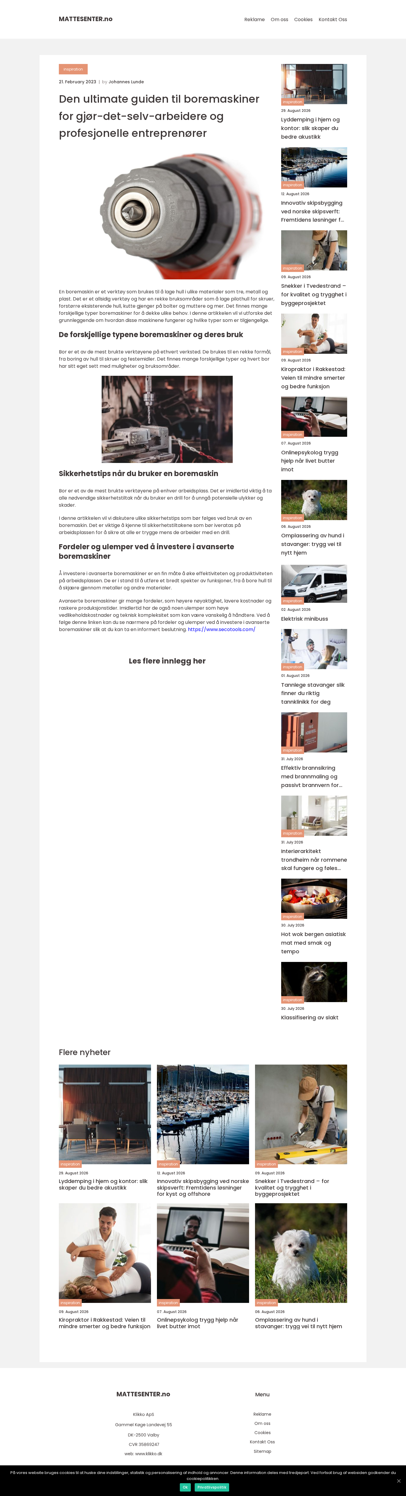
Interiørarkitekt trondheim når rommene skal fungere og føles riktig (314, 860)
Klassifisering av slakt (310, 1017)
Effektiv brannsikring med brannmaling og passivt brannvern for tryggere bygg (310, 776)
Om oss (279, 19)
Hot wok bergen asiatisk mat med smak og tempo (313, 942)
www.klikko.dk (148, 1454)
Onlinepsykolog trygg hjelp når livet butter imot (309, 461)
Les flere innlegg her (167, 661)
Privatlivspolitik (212, 1487)
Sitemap (262, 1451)
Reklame (254, 19)
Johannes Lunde (126, 82)
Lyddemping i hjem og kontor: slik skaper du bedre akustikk (310, 128)
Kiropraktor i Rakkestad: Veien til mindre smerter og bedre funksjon (313, 377)
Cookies (303, 19)
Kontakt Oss (333, 19)
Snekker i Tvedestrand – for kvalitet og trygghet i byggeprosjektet (314, 294)
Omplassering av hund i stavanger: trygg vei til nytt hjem (312, 544)
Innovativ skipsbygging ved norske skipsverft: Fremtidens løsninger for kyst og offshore (313, 211)
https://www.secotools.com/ (222, 629)
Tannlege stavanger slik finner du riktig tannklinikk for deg (313, 693)
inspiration (73, 69)
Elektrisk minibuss (304, 618)
